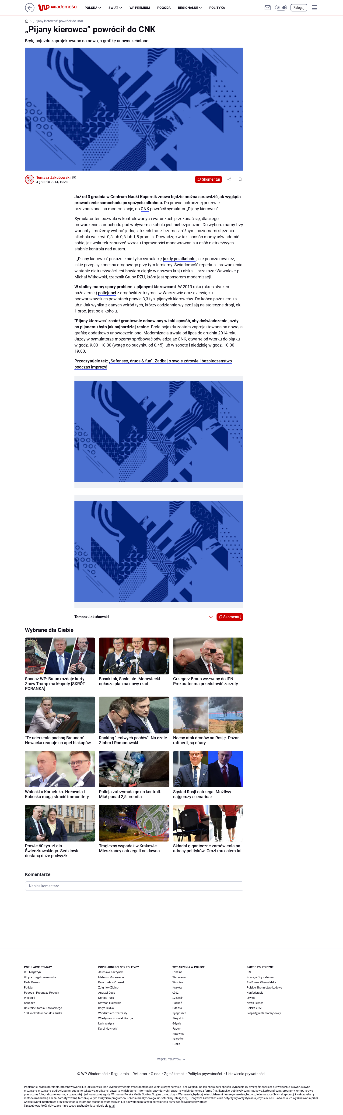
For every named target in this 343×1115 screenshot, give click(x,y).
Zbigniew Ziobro (108, 987)
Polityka (217, 8)
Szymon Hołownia (109, 1003)
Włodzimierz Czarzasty (112, 1013)
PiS (249, 972)
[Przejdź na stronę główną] (30, 11)
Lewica (251, 997)
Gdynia (176, 1023)
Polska (91, 8)
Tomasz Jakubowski (53, 177)
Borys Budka (106, 1008)
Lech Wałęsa (106, 1023)
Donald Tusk (106, 997)
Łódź (175, 992)
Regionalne (188, 8)
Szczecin (177, 997)
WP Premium (140, 8)
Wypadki (29, 997)
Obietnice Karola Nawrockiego (43, 1008)
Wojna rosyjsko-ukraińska (40, 977)
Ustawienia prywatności (244, 1074)
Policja (28, 987)
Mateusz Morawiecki (111, 977)
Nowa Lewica (255, 1003)
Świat (113, 8)
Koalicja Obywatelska (260, 977)
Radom (177, 1028)
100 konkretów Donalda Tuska (43, 1013)
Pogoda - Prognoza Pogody (41, 992)
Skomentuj (211, 179)
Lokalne (177, 972)
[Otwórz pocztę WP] (267, 7)
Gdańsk (177, 1008)
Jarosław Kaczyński (110, 972)
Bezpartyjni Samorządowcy (264, 1013)
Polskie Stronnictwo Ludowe (264, 987)
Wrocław (177, 982)
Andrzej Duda (106, 992)
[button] (281, 8)
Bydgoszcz (179, 1013)
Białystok (178, 1018)
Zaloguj (299, 8)
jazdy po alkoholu (179, 258)
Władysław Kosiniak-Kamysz (116, 1018)
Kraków (177, 987)
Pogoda (164, 8)
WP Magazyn (32, 972)
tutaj (112, 1105)
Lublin (176, 1044)
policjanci (107, 292)
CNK (145, 208)
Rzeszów (177, 1039)
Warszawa (179, 977)
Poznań (177, 1003)
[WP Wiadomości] (61, 7)
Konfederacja (255, 992)
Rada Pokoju (32, 982)
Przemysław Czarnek (111, 982)
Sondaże (29, 1003)
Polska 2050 (254, 1008)
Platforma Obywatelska (261, 982)
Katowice (178, 1033)
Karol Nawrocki (108, 1028)
